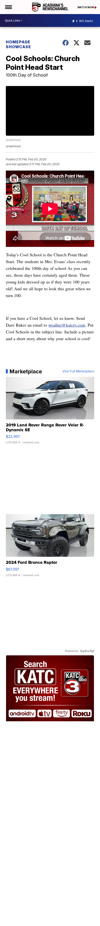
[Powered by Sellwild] (87, 651)
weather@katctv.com (66, 325)
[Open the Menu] (8, 7)
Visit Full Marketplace (78, 371)
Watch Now (85, 7)
